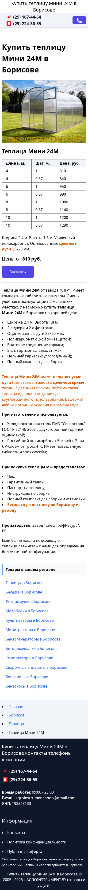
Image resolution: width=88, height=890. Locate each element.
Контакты (16, 832)
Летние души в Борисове (28, 601)
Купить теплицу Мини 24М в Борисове (44, 6)
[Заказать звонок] (79, 20)
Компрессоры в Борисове (29, 658)
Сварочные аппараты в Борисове (36, 667)
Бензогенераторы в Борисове (33, 639)
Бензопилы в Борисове (27, 676)
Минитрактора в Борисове (30, 629)
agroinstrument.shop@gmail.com (45, 797)
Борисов (16, 715)
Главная (16, 706)
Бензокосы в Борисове (26, 686)
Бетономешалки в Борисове (31, 648)
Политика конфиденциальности (36, 842)
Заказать (18, 271)
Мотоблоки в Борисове (27, 610)
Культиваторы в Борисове (30, 620)
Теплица (16, 723)
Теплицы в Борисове (24, 582)
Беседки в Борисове (24, 592)
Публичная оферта (24, 851)
